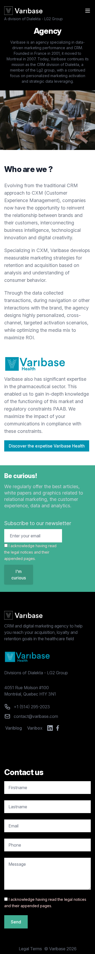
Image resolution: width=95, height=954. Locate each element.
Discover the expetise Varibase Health (47, 446)
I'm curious (18, 574)
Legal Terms (30, 948)
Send (16, 921)
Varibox (34, 728)
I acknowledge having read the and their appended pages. (30, 552)
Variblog (13, 728)
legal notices (22, 552)
